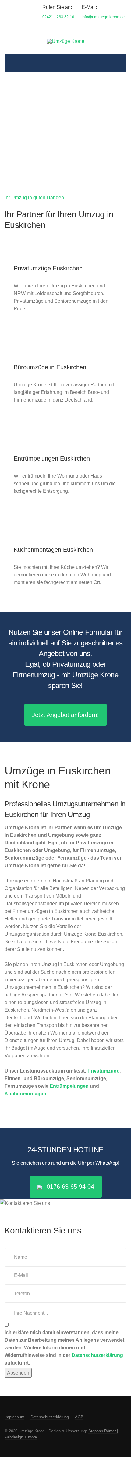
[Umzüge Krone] (65, 41)
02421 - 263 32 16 (58, 17)
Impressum (14, 1417)
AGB (79, 1417)
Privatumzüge (103, 1070)
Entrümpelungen (69, 1086)
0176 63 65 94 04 (70, 1186)
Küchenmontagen (25, 1093)
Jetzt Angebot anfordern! (65, 714)
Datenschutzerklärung (97, 1355)
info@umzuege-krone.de (103, 17)
